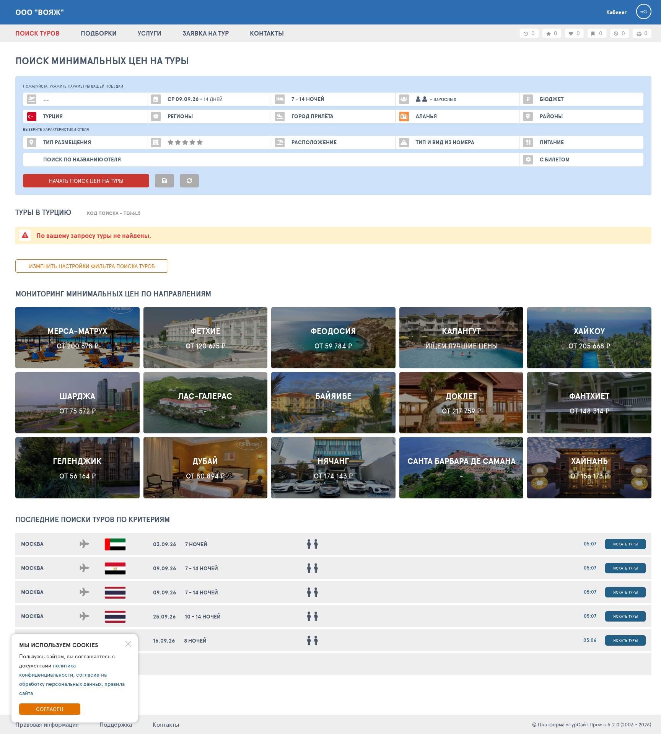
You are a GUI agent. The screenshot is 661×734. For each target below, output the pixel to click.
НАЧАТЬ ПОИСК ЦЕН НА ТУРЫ (86, 180)
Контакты (166, 724)
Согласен (49, 709)
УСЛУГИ (149, 33)
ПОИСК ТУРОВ (37, 33)
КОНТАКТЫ (267, 33)
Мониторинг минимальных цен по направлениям (113, 293)
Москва (32, 544)
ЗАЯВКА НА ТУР (205, 33)
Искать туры (625, 544)
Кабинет (616, 12)
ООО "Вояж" (39, 12)
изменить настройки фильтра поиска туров (92, 266)
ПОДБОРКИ (99, 33)
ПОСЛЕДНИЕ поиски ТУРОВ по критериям (92, 519)
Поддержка (115, 724)
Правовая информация (47, 724)
